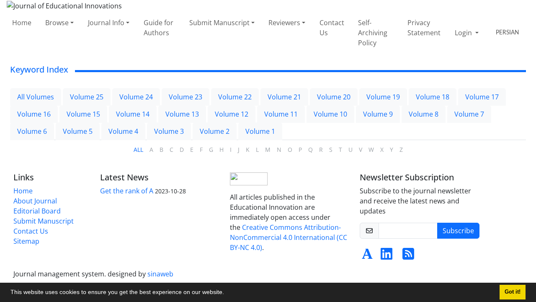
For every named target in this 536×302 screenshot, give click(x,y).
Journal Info (106, 22)
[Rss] (408, 256)
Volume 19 (383, 97)
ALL (138, 150)
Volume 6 (32, 131)
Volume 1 (260, 131)
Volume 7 (469, 114)
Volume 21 (284, 97)
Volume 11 (281, 114)
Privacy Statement (424, 27)
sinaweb (160, 274)
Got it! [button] (513, 292)
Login (464, 32)
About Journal (35, 201)
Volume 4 (123, 131)
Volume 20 (333, 97)
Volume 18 (432, 97)
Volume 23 (185, 97)
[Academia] (367, 256)
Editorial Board (37, 211)
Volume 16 (34, 114)
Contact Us (332, 27)
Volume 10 (330, 114)
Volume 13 (182, 114)
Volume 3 (169, 131)
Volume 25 (86, 97)
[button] (227, 293)
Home (21, 22)
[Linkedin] (386, 256)
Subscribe (458, 230)
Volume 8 (423, 114)
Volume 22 (235, 97)
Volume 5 (78, 131)
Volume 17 (482, 97)
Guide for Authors (158, 27)
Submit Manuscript (219, 22)
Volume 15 (83, 114)
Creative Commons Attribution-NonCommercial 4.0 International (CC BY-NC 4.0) (288, 237)
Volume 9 (378, 114)
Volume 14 (132, 114)
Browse (57, 22)
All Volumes (35, 97)
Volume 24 (136, 97)
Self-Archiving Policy (372, 32)
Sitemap (26, 241)
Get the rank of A (126, 190)
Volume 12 (231, 114)
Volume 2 (214, 131)
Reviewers (284, 22)
